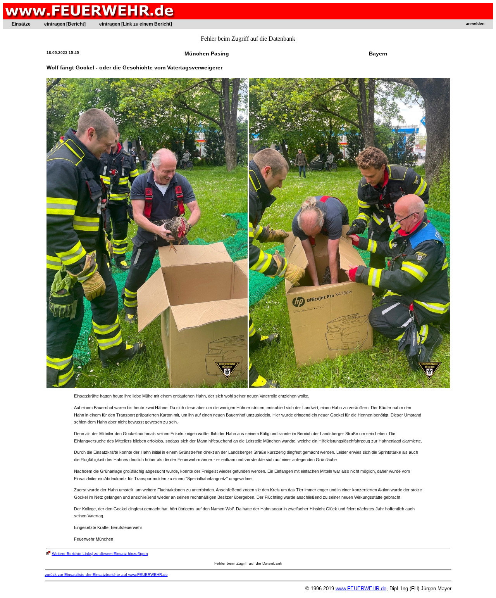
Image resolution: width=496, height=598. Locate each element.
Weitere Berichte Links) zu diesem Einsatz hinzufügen (100, 553)
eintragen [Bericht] (65, 24)
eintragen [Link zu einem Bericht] (135, 24)
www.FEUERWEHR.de (361, 588)
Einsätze (21, 24)
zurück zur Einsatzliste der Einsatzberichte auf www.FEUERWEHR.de (106, 574)
